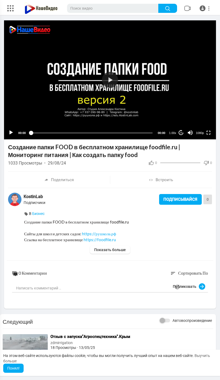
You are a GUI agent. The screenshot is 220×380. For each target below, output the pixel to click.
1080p (200, 133)
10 (181, 133)
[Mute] (190, 132)
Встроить (164, 179)
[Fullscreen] (208, 132)
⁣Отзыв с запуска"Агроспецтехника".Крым (90, 336)
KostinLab (33, 196)
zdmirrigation (61, 343)
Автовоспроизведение (192, 320)
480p (198, 119)
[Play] (11, 132)
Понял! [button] (13, 368)
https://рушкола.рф (99, 233)
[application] (110, 79)
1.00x (172, 133)
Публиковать (186, 286)
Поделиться (62, 179)
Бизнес (38, 213)
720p (198, 111)
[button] (205, 8)
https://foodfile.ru (100, 239)
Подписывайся (180, 199)
